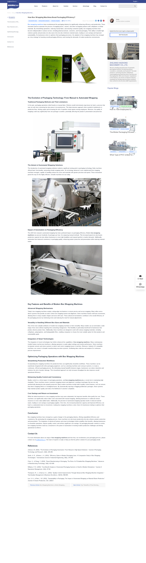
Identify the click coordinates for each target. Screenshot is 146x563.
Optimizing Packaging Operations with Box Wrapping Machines (13, 32)
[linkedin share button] (101, 21)
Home (36, 6)
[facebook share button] (98, 21)
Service (75, 6)
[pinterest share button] (104, 21)
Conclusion (10, 36)
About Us (55, 6)
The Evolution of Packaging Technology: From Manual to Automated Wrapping (13, 22)
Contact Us (103, 6)
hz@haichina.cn (11, 1)
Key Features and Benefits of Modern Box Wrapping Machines (13, 27)
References (10, 47)
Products (44, 6)
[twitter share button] (96, 21)
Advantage (86, 6)
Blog (95, 6)
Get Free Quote (123, 34)
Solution (66, 6)
